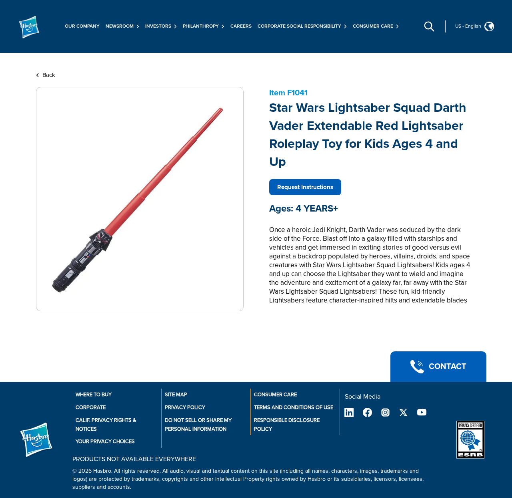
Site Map (176, 394)
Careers (241, 26)
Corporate (91, 407)
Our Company (82, 26)
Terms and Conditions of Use (293, 407)
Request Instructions (305, 187)
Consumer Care (275, 394)
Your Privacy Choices (105, 441)
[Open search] (429, 26)
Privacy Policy (185, 407)
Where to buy (94, 394)
